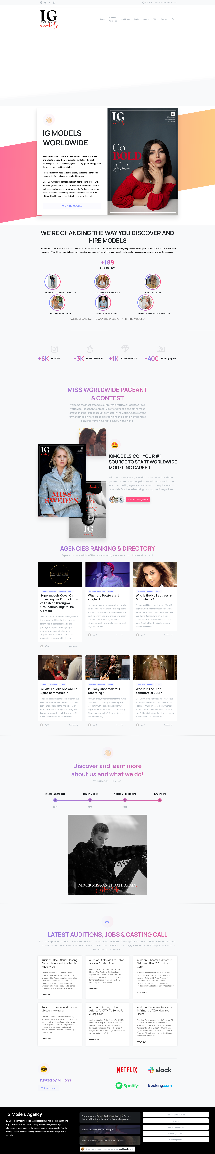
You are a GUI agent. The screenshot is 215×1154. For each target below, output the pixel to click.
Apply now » (46, 995)
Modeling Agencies (176, 1127)
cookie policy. (125, 1149)
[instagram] (54, 2)
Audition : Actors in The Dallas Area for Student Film (106, 961)
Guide (175, 1121)
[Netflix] (127, 1070)
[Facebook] (41, 2)
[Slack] (160, 1070)
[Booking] (160, 1086)
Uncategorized (175, 1139)
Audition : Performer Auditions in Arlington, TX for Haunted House (154, 1010)
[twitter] (50, 2)
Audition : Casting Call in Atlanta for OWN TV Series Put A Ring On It (106, 1010)
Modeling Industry (176, 1133)
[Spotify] (127, 1086)
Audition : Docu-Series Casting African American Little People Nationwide (59, 963)
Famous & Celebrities (176, 1115)
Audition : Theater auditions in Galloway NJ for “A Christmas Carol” (154, 963)
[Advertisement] (107, 48)
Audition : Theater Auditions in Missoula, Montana (59, 1008)
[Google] (45, 2)
